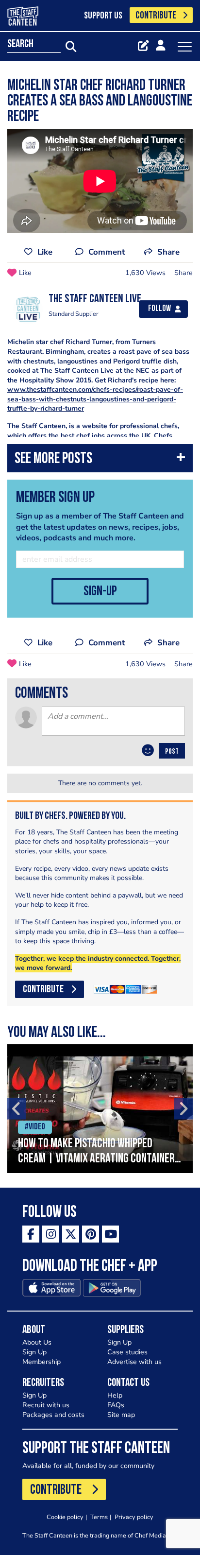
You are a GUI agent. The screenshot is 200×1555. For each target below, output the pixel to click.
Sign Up (34, 1352)
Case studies (127, 1352)
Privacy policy (134, 1517)
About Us (36, 1342)
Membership (41, 1361)
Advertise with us (134, 1361)
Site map (121, 1414)
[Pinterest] (90, 1234)
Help (114, 1395)
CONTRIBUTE (155, 16)
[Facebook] (30, 1234)
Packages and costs (53, 1414)
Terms (99, 1517)
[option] (100, 1108)
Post (172, 752)
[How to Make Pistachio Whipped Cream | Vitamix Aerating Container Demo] (100, 1108)
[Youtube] (110, 1234)
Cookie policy (65, 1517)
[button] (100, 460)
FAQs (115, 1405)
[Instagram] (50, 1234)
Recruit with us (45, 1405)
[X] (70, 1234)
